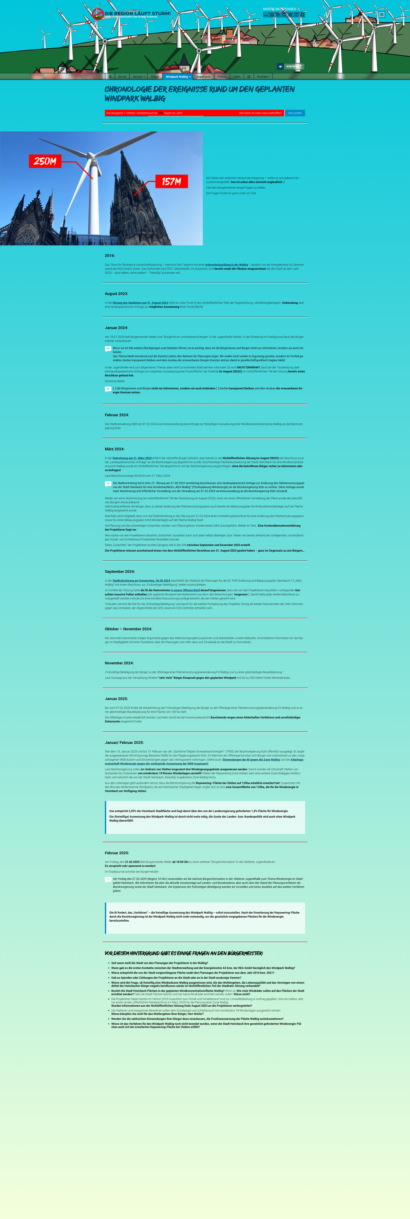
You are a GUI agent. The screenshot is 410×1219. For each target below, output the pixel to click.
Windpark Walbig (177, 77)
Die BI (122, 77)
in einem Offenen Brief (185, 590)
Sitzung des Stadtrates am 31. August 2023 (140, 303)
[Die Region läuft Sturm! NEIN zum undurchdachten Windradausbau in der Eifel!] (130, 19)
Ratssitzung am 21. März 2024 (132, 458)
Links (237, 77)
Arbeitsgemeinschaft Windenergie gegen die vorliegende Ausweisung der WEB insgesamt (204, 761)
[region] (205, 76)
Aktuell (137, 77)
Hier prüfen (295, 113)
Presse (222, 77)
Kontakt (262, 77)
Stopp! (155, 77)
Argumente (203, 77)
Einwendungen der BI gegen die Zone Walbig (251, 759)
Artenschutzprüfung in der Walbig (226, 265)
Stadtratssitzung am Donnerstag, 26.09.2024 (141, 580)
